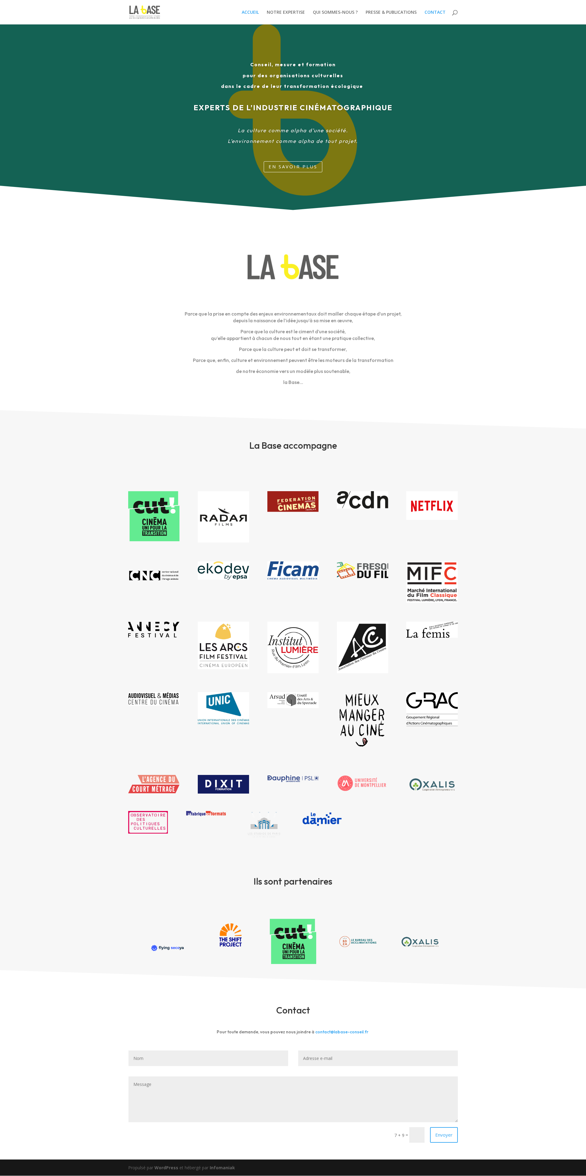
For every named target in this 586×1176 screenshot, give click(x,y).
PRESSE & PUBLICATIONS (391, 12)
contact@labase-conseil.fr (341, 1032)
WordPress (166, 1168)
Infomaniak (222, 1168)
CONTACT (435, 12)
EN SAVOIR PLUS (293, 167)
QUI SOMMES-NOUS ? (335, 12)
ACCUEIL (250, 12)
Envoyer (444, 1135)
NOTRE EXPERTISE (286, 12)
